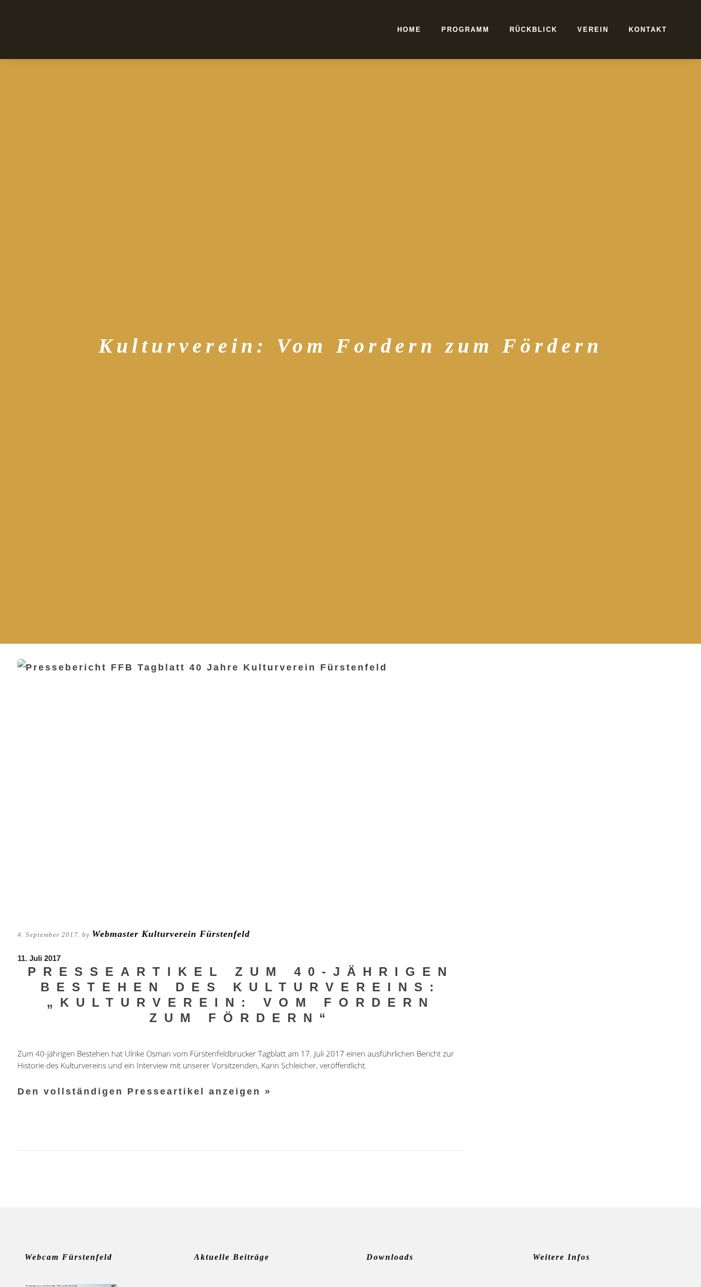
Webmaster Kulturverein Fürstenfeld (171, 934)
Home (409, 29)
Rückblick (533, 29)
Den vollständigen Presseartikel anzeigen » (144, 1091)
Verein (593, 29)
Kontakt (648, 29)
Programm (465, 29)
